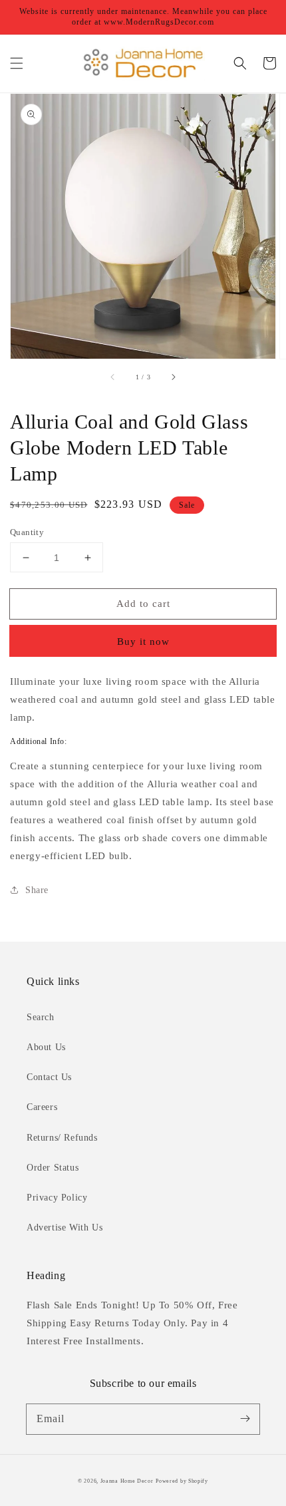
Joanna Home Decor (127, 1481)
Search (41, 1017)
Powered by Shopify (182, 1481)
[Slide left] (113, 377)
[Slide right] (173, 377)
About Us (46, 1047)
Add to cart (143, 603)
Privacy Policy (57, 1198)
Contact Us (49, 1077)
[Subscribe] (244, 1418)
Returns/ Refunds (62, 1138)
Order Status (52, 1168)
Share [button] (37, 890)
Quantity (27, 532)
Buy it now (143, 641)
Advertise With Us (64, 1227)
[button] (16, 63)
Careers (42, 1107)
